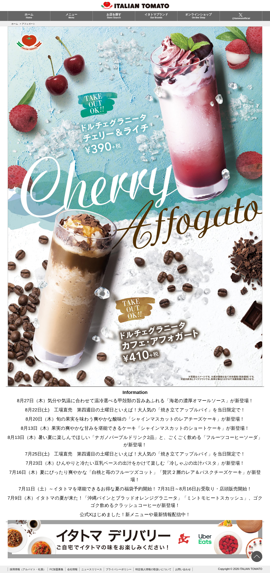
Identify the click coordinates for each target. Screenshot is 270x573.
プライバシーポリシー (119, 569)
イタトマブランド (156, 16)
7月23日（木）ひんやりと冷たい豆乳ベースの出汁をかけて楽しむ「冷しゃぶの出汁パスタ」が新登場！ (135, 463)
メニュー (71, 16)
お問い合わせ (183, 569)
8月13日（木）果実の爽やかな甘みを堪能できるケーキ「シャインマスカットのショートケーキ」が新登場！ (135, 428)
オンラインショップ (198, 16)
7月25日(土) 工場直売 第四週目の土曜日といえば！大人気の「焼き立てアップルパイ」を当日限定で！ (135, 453)
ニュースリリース (91, 569)
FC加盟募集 (56, 569)
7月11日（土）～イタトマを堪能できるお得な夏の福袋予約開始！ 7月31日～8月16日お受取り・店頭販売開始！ (135, 488)
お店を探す (114, 16)
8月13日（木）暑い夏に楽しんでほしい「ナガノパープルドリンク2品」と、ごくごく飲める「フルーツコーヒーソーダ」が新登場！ (135, 441)
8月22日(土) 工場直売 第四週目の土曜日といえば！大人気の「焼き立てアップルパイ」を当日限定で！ (135, 409)
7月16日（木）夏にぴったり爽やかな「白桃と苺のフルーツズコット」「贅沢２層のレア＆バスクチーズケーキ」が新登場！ (135, 476)
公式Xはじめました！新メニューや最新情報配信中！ (135, 514)
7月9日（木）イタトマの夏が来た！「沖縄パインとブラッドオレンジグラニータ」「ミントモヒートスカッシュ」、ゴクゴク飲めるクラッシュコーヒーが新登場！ (135, 501)
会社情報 (72, 569)
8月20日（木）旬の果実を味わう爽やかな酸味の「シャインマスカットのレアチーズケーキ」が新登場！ (135, 418)
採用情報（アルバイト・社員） (28, 569)
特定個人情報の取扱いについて (153, 569)
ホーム (29, 16)
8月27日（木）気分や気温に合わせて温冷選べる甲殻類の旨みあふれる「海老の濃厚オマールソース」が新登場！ (135, 400)
